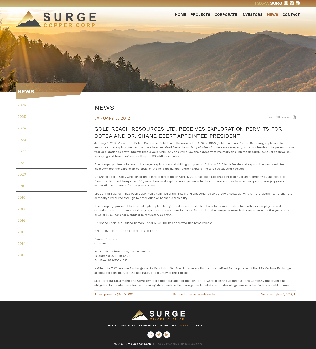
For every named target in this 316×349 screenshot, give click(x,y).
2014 (21, 243)
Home (180, 14)
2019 (21, 186)
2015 (21, 232)
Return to (195, 294)
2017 (21, 209)
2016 (21, 220)
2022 (22, 151)
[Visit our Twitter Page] (292, 3)
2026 (22, 105)
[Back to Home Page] (158, 315)
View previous (116, 294)
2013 (21, 255)
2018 (21, 197)
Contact (291, 14)
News (272, 14)
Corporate (226, 14)
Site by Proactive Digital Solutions (179, 344)
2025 (22, 116)
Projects (200, 14)
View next (277, 294)
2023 (22, 139)
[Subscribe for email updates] (286, 3)
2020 (22, 174)
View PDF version (280, 116)
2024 (22, 128)
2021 (21, 162)
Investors (252, 14)
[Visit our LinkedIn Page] (298, 3)
